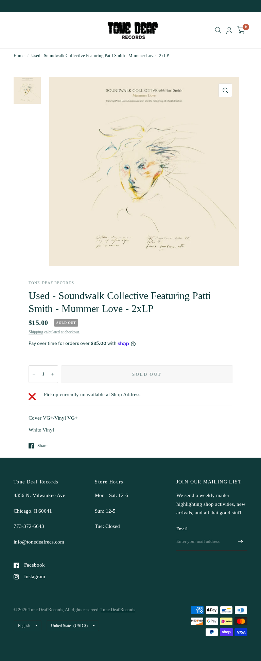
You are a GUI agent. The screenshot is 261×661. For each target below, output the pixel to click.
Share (42, 445)
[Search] (218, 30)
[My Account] (229, 30)
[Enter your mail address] (240, 542)
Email (182, 528)
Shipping (36, 332)
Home (19, 55)
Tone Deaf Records (118, 609)
